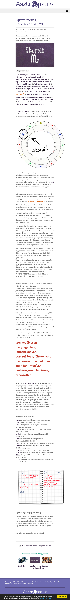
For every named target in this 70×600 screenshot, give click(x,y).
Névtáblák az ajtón (37, 104)
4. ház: (18, 429)
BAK (36, 95)
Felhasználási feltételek (20, 583)
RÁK (19, 92)
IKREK (52, 89)
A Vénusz (34, 99)
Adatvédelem (8, 583)
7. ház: (18, 443)
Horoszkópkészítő (10, 582)
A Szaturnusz (22, 102)
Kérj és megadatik (41, 79)
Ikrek (52, 182)
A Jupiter (50, 99)
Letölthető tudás (29, 582)
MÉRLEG (44, 92)
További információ (45, 598)
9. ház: (18, 450)
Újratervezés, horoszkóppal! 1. (35, 568)
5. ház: (18, 434)
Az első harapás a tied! (33, 77)
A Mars (42, 99)
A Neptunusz (45, 102)
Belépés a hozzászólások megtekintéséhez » (36, 546)
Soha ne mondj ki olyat (23, 84)
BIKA (45, 89)
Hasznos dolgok (22, 75)
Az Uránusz (34, 102)
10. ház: (18, 453)
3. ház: (18, 425)
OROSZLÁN (28, 92)
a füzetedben (29, 383)
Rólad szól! (20, 582)
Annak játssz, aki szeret (41, 82)
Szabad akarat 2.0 (46, 567)
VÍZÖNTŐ (44, 95)
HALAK (18, 97)
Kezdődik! (21, 566)
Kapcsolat (30, 583)
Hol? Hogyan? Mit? (28, 89)
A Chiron (25, 104)
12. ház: (18, 460)
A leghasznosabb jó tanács (32, 97)
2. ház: (18, 422)
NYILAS (29, 95)
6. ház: (18, 439)
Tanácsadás (38, 582)
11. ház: (18, 455)
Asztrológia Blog (48, 582)
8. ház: (18, 446)
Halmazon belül (21, 86)
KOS (39, 89)
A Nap (47, 97)
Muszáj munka (26, 82)
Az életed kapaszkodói (42, 84)
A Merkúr (25, 99)
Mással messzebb (35, 86)
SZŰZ (36, 92)
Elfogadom (62, 596)
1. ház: (18, 420)
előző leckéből (23, 111)
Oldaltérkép (57, 582)
